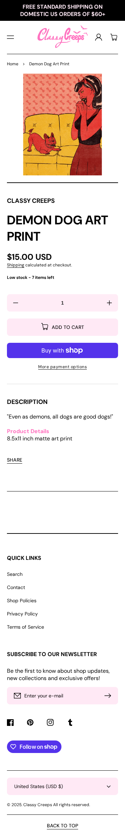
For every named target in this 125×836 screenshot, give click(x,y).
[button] (10, 37)
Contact (16, 587)
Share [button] (14, 460)
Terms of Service (25, 627)
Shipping (15, 265)
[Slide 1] (62, 182)
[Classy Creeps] (62, 37)
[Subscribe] (109, 695)
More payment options (62, 367)
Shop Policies (21, 600)
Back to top (62, 825)
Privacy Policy (22, 614)
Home (12, 64)
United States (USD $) (38, 786)
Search (15, 574)
